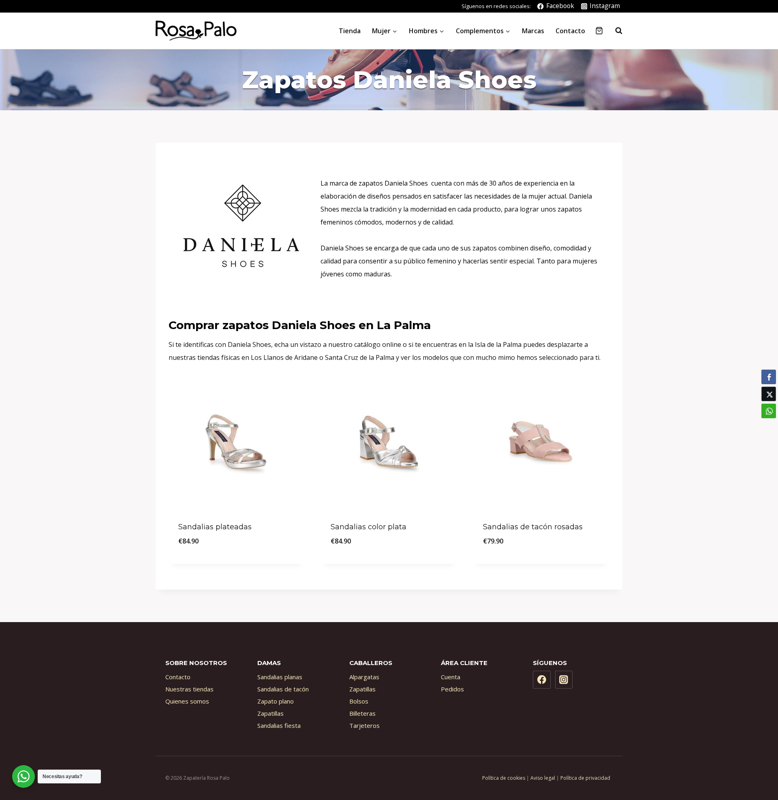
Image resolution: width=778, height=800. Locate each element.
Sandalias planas (279, 677)
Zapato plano (275, 701)
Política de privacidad (585, 777)
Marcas (533, 30)
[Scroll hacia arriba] (753, 761)
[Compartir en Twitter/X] (768, 394)
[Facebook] (542, 680)
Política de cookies (503, 777)
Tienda (350, 30)
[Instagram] (564, 680)
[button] (769, 427)
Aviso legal (542, 777)
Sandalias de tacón (283, 689)
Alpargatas (364, 677)
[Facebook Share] (768, 377)
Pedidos (452, 689)
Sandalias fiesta (279, 725)
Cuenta (450, 677)
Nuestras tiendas (189, 689)
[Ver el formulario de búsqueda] (614, 30)
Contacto (570, 30)
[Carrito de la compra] (599, 30)
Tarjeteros (364, 725)
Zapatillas (270, 713)
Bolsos (358, 701)
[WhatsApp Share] (768, 411)
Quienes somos (187, 701)
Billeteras (362, 713)
